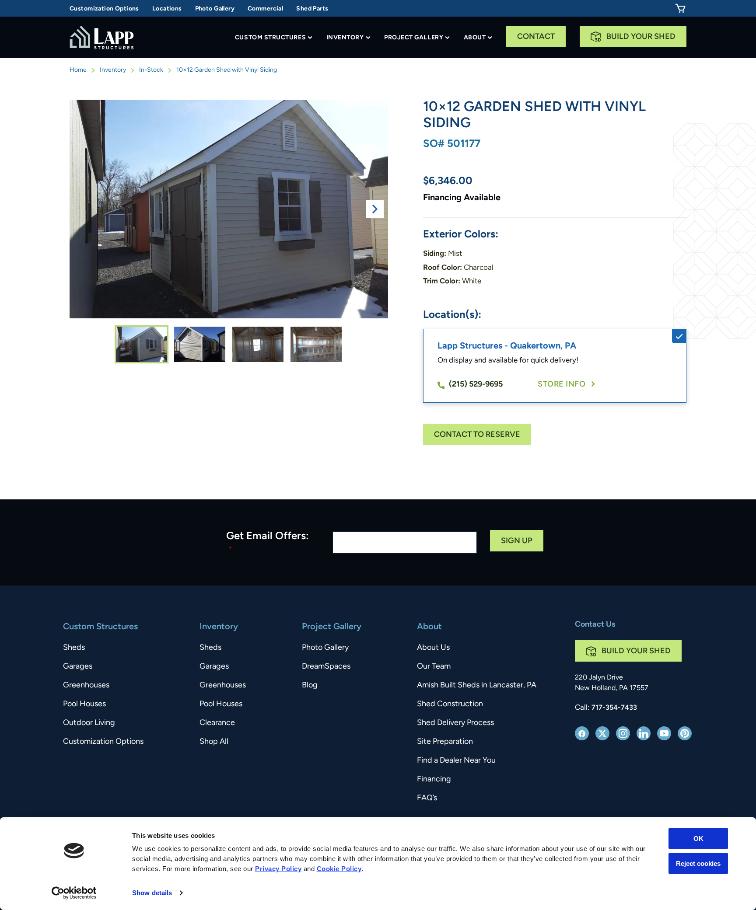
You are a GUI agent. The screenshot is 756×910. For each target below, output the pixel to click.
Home (78, 70)
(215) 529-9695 (476, 385)
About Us (433, 648)
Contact (536, 37)
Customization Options (104, 9)
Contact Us (595, 625)
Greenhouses (86, 686)
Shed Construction (450, 704)
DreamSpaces (326, 667)
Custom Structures (270, 38)
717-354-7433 (614, 707)
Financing (434, 780)
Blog (310, 686)
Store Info (561, 385)
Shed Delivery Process (455, 723)
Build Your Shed (641, 37)
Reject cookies (698, 863)
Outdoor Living (89, 723)
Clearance (217, 723)
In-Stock (151, 70)
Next (375, 209)
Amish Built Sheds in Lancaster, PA (476, 686)
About (475, 38)
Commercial (265, 9)
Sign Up (516, 541)
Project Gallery (413, 38)
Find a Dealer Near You (456, 761)
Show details (152, 892)
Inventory (345, 38)
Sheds (74, 648)
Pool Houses (84, 704)
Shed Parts (312, 9)
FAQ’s (427, 798)
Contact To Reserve (477, 435)
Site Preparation (445, 742)
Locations (167, 9)
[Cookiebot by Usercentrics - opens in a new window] (74, 893)
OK (698, 838)
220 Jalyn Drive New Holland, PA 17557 (611, 683)
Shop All (214, 742)
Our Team (434, 667)
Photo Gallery (214, 9)
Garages (77, 667)
